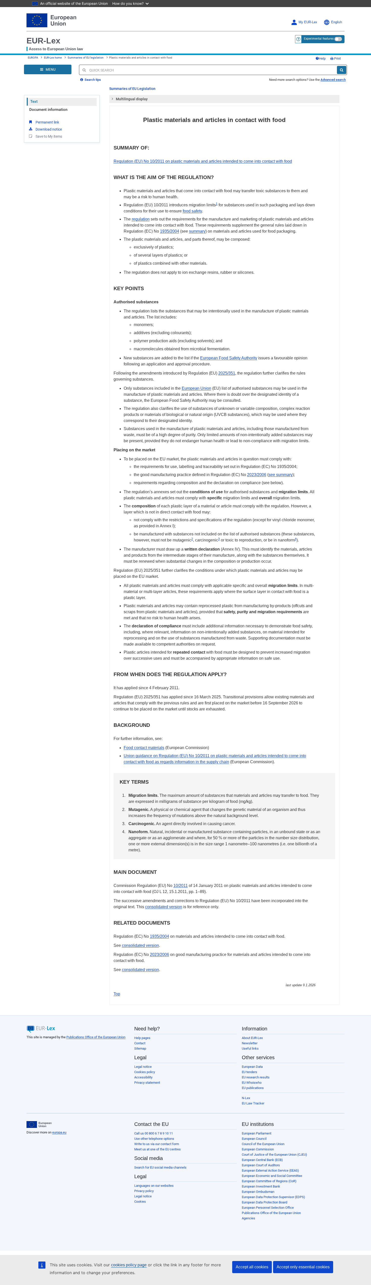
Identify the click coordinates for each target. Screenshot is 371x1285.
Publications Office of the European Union (95, 1037)
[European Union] (38, 1124)
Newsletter (249, 1043)
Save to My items (49, 136)
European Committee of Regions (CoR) (269, 1181)
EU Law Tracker (253, 1103)
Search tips (92, 80)
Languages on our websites (154, 1186)
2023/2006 (256, 475)
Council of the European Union (263, 1144)
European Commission (258, 1149)
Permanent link (47, 122)
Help (322, 58)
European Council (254, 1139)
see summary (281, 475)
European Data (252, 1067)
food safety (192, 211)
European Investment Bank (261, 1186)
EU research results (256, 1077)
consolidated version (163, 907)
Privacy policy (144, 1191)
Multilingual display (132, 99)
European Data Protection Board (264, 1202)
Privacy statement (147, 1082)
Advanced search (333, 80)
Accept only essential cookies (303, 1267)
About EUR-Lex (252, 1038)
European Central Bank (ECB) (262, 1160)
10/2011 (180, 885)
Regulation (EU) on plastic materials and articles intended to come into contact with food (203, 161)
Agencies (248, 1218)
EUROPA (33, 57)
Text (34, 101)
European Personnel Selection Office (268, 1207)
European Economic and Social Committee (272, 1176)
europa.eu (59, 1132)
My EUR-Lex (308, 22)
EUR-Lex (43, 40)
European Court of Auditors (261, 1165)
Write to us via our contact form (156, 1144)
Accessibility (143, 1077)
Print (337, 58)
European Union (196, 388)
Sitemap (140, 1048)
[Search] (341, 70)
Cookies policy (144, 1072)
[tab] (224, 99)
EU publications (253, 1088)
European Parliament (256, 1133)
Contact (139, 1043)
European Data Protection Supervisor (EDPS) (273, 1197)
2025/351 (226, 373)
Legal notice (143, 1067)
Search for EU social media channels (160, 1167)
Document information (48, 109)
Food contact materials (144, 748)
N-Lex (246, 1098)
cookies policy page (129, 1265)
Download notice (49, 129)
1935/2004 (169, 231)
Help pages (142, 1038)
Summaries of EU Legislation (132, 89)
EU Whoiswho (251, 1082)
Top (117, 994)
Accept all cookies (252, 1267)
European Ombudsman (258, 1192)
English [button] (336, 22)
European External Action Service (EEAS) (270, 1170)
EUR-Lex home (53, 57)
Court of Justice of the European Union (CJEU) (274, 1154)
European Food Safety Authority (228, 358)
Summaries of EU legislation (85, 57)
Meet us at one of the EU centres (157, 1149)
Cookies (140, 1201)
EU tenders (249, 1072)
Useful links (250, 1048)
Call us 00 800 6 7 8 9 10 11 (153, 1133)
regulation (141, 219)
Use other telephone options (154, 1139)
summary (197, 231)
